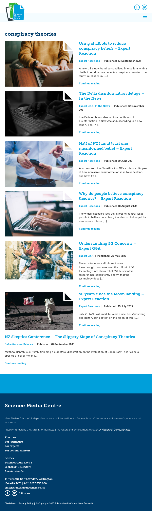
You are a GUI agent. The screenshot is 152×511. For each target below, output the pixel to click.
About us (10, 437)
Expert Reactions (89, 60)
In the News (102, 105)
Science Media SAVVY (18, 462)
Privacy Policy (26, 503)
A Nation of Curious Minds (114, 429)
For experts (12, 446)
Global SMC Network (18, 466)
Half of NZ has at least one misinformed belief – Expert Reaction (105, 148)
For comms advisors (17, 450)
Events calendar (15, 471)
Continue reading (89, 83)
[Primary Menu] (145, 17)
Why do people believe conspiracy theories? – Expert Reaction (111, 196)
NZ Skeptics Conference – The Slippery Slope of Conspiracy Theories (70, 336)
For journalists (14, 441)
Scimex (9, 458)
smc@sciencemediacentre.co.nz (25, 487)
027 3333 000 (38, 483)
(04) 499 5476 (13, 483)
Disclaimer (10, 503)
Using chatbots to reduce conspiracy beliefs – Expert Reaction (104, 48)
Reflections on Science (19, 344)
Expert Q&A (86, 105)
